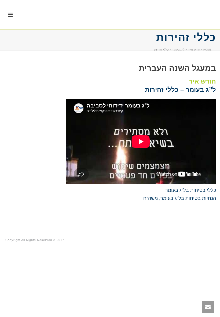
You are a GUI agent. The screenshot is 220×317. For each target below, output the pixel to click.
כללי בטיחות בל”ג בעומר (190, 190)
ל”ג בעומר (178, 49)
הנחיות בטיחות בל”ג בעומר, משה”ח (179, 198)
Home (207, 49)
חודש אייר (194, 49)
